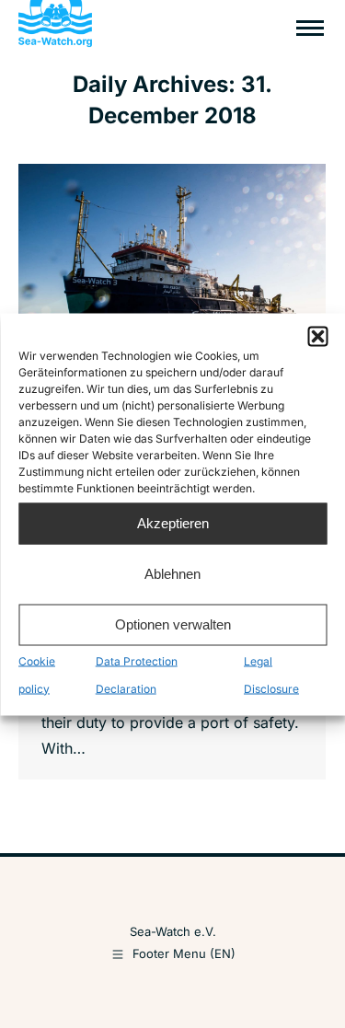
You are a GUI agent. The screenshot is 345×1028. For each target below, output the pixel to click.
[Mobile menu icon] (310, 28)
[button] (317, 336)
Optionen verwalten (173, 624)
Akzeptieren (173, 523)
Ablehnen (172, 574)
